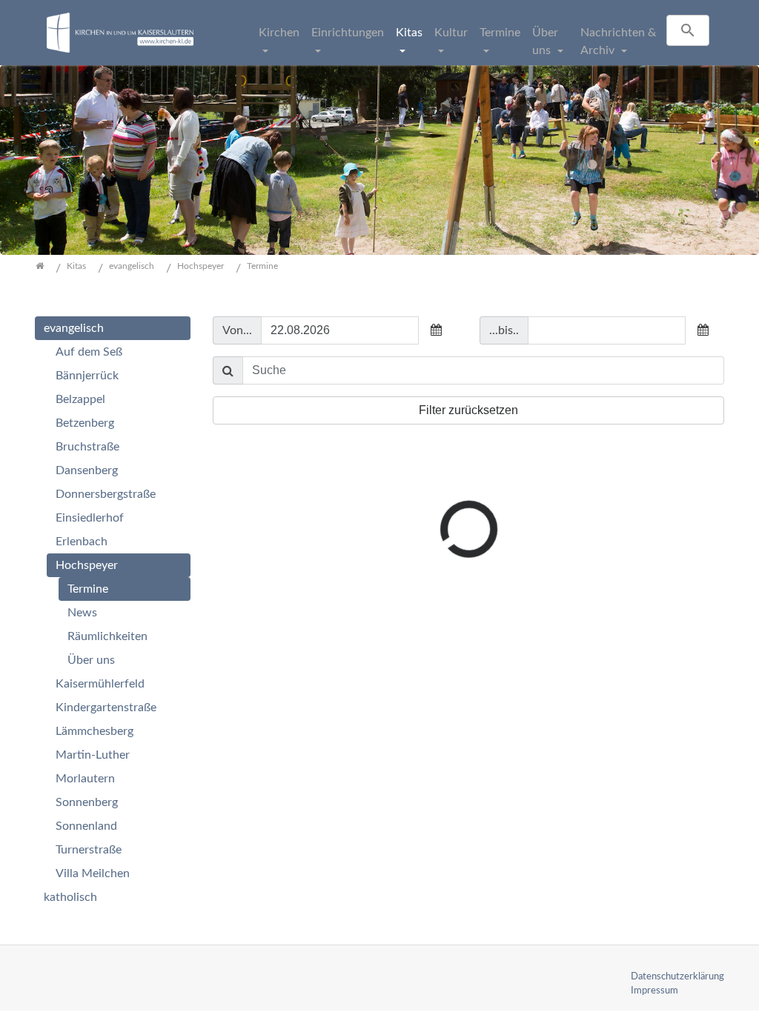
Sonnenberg (87, 802)
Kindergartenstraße (106, 707)
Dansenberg (87, 470)
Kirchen (279, 33)
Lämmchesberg (94, 731)
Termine (500, 33)
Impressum (654, 990)
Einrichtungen (347, 33)
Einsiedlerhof (90, 518)
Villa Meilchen (93, 873)
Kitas (409, 33)
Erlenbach (81, 541)
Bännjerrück (87, 376)
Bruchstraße (87, 447)
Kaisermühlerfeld (100, 684)
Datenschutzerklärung (677, 976)
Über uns (545, 41)
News (82, 613)
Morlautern (85, 779)
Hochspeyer (87, 565)
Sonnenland (86, 826)
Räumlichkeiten (107, 636)
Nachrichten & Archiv (618, 41)
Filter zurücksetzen (468, 410)
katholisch (70, 897)
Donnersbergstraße (106, 494)
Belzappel (80, 399)
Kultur (451, 33)
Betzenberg (85, 423)
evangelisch (74, 328)
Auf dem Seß (89, 352)
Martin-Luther (93, 755)
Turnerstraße (89, 850)
